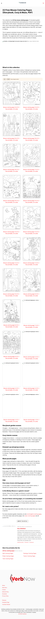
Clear (8, 79)
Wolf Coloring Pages (8, 553)
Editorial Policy (5, 591)
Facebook (31, 542)
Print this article (22, 521)
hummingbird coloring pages (34, 514)
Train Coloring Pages (8, 558)
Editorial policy (20, 542)
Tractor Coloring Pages (29, 556)
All (4, 79)
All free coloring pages (9, 550)
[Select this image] (3, 82)
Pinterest (26, 542)
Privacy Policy (5, 596)
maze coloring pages (30, 515)
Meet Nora (4, 587)
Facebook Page (5, 602)
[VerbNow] (22, 3)
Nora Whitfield (21, 528)
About (3, 585)
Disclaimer (4, 593)
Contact (4, 589)
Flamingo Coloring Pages (29, 553)
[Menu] (1, 3)
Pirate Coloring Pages (8, 556)
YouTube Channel (6, 604)
